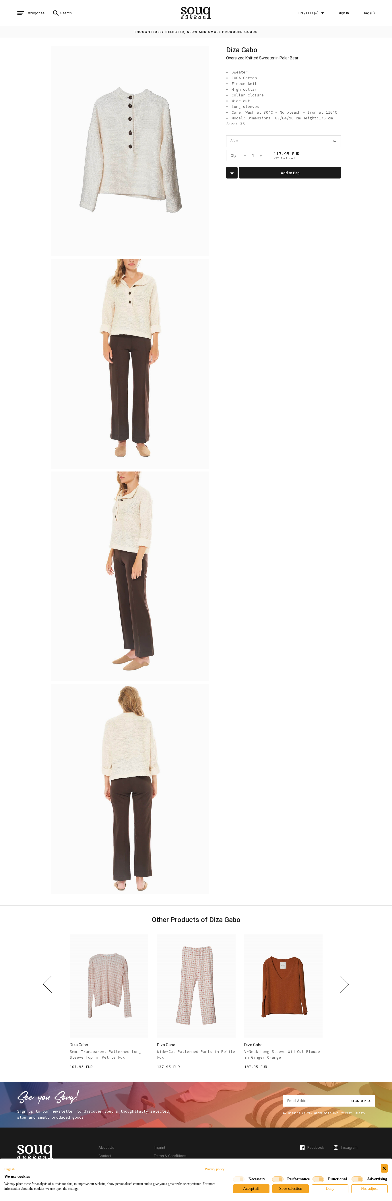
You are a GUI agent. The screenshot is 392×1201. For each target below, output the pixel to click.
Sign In (343, 13)
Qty (233, 155)
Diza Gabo (241, 50)
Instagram (349, 1147)
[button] (9, 1169)
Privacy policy (214, 1169)
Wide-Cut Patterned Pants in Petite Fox (196, 1054)
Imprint (159, 1147)
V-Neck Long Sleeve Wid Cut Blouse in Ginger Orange (282, 1054)
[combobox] (283, 141)
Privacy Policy (352, 1113)
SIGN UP (358, 1101)
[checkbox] (238, 1179)
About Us (106, 1147)
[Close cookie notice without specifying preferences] (384, 1168)
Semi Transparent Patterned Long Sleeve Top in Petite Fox (105, 1054)
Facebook (315, 1147)
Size (234, 141)
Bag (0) (369, 13)
